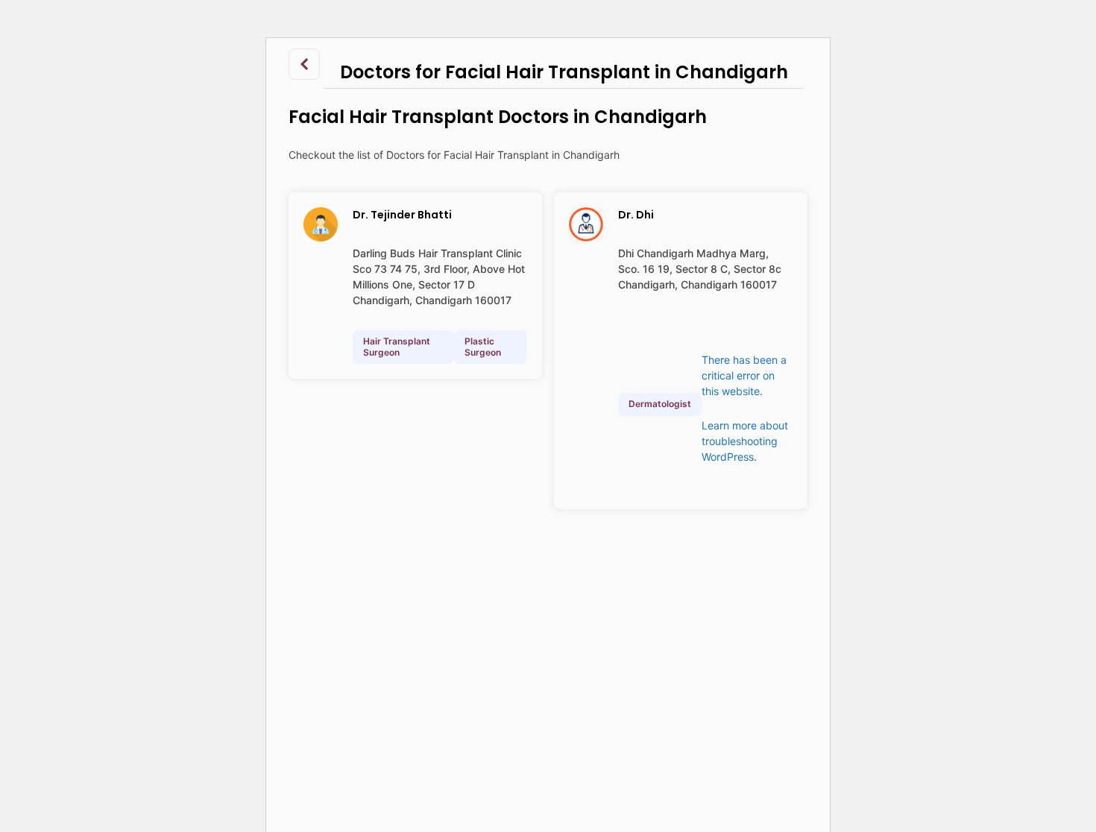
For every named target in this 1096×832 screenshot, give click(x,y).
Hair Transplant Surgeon (396, 346)
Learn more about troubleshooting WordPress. (745, 441)
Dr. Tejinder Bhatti (402, 214)
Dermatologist (660, 403)
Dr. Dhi (636, 214)
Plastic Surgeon (482, 346)
